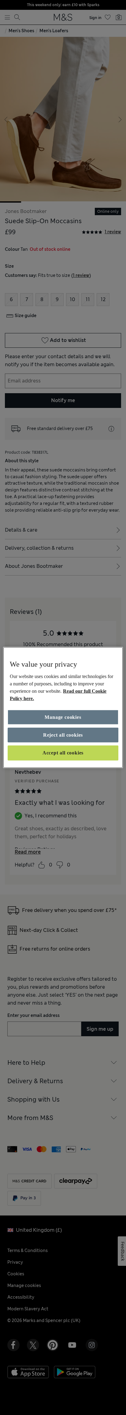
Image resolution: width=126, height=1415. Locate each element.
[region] (63, 707)
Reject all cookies (63, 735)
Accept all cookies (63, 752)
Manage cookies (63, 716)
